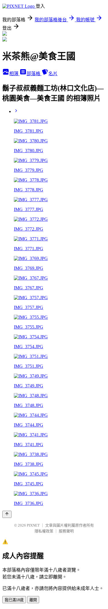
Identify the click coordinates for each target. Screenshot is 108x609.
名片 (53, 73)
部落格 (33, 73)
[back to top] (7, 514)
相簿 (14, 73)
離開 (33, 600)
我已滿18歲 (14, 600)
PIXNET (33, 525)
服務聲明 (66, 531)
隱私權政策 (44, 531)
